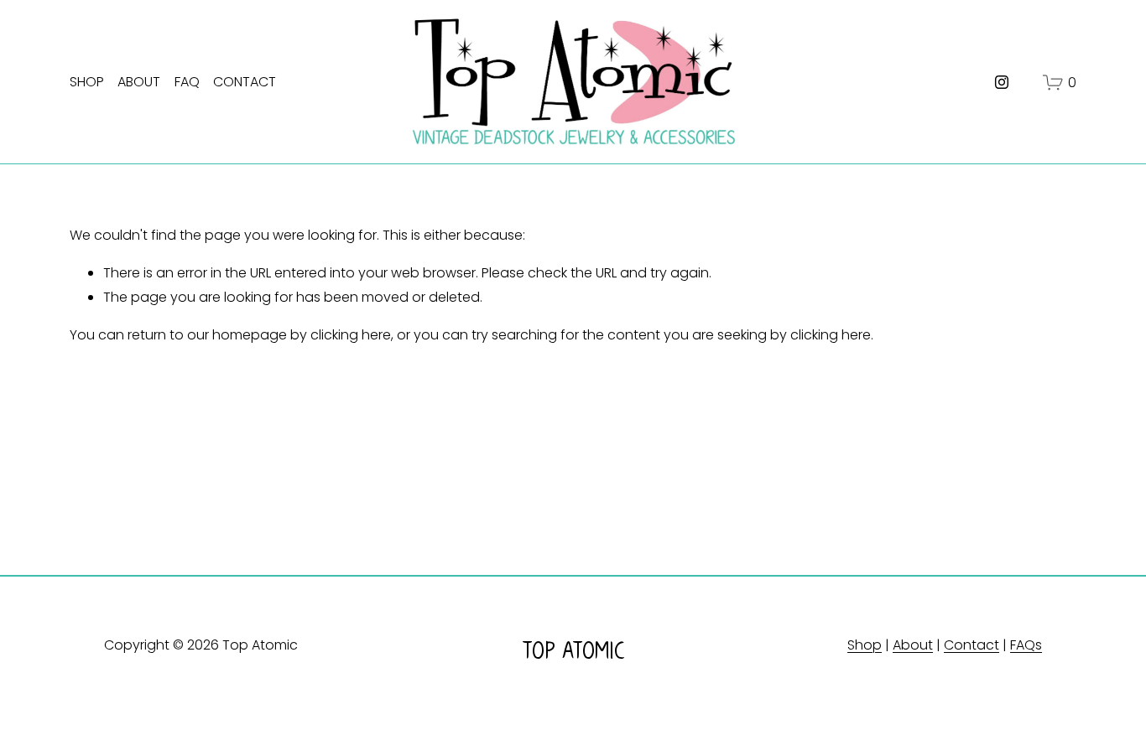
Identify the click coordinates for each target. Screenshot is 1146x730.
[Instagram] (1001, 82)
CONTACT (244, 81)
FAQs (1026, 645)
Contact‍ (971, 645)
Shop (864, 645)
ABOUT (138, 81)
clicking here (350, 334)
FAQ (187, 81)
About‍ (913, 645)
